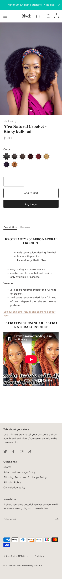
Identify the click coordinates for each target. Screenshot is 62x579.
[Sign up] (57, 519)
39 (38, 157)
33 (22, 157)
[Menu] (5, 16)
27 (47, 157)
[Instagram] (21, 451)
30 (15, 165)
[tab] (11, 227)
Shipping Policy (12, 482)
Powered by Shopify (32, 565)
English (38, 556)
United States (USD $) (14, 556)
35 (31, 157)
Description (10, 227)
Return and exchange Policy (19, 472)
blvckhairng (10, 121)
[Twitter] (5, 451)
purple (6, 165)
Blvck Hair (31, 16)
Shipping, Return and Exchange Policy (25, 477)
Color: (8, 149)
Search (7, 467)
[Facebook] (13, 451)
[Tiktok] (30, 451)
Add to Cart (31, 193)
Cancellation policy (14, 487)
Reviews (25, 227)
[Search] (49, 17)
